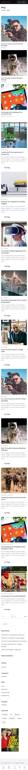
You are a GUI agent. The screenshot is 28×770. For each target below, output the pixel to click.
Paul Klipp (6, 167)
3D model (4, 714)
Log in (2, 686)
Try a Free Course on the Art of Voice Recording (12, 44)
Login (19, 2)
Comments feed (5, 692)
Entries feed (4, 689)
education (11, 718)
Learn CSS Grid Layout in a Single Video (11, 649)
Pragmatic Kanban (5, 2)
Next (25, 616)
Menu (24, 768)
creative (4, 718)
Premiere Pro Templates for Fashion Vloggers (12, 638)
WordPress (4, 82)
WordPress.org (5, 695)
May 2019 (3, 667)
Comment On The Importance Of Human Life (12, 635)
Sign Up (24, 2)
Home (4, 10)
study (3, 722)
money (19, 718)
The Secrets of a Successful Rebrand (13, 596)
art (11, 714)
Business (17, 714)
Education (3, 47)
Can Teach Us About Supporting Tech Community (13, 641)
